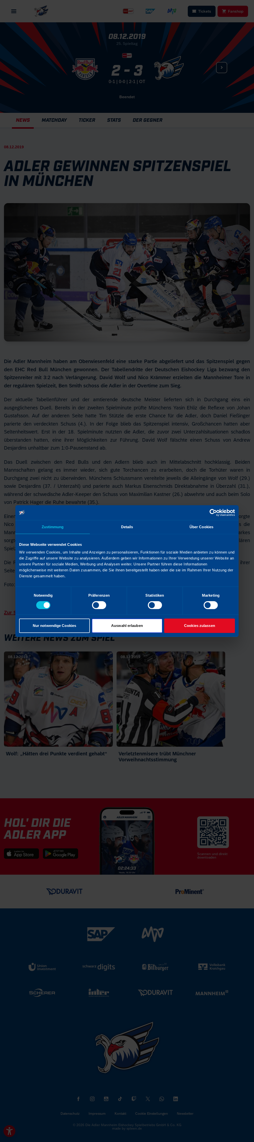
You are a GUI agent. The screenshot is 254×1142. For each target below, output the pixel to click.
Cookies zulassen (199, 625)
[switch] (99, 605)
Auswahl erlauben (127, 625)
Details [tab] (127, 527)
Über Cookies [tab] (201, 527)
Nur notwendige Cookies (54, 625)
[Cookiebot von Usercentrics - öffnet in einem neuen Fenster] (213, 512)
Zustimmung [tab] (53, 527)
